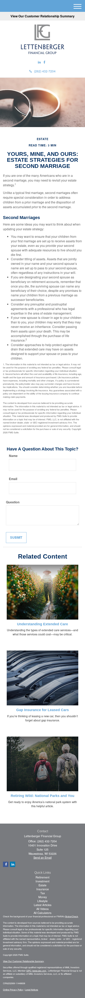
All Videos (42, 909)
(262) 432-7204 (45, 71)
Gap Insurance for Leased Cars (42, 710)
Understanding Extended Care (42, 624)
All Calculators (42, 913)
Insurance (42, 889)
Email (13, 479)
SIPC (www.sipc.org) (36, 970)
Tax (42, 893)
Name (13, 456)
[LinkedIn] (39, 62)
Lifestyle (42, 901)
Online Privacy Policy (13, 989)
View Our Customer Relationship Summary (42, 16)
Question (13, 502)
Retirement (42, 877)
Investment (42, 881)
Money (42, 897)
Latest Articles (42, 905)
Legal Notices (31, 989)
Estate (42, 885)
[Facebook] (44, 62)
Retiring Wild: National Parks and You (42, 796)
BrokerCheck (71, 916)
